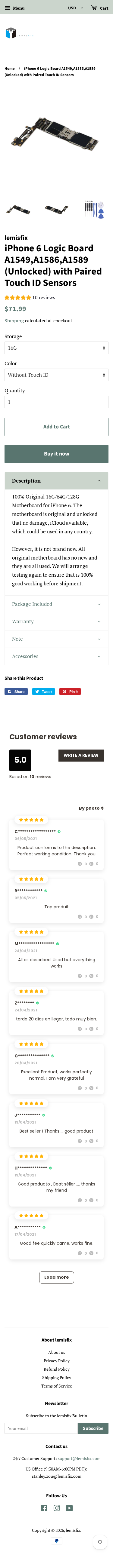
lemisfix (73, 1530)
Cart (103, 8)
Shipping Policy (56, 1377)
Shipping (14, 320)
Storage (13, 336)
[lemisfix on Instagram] (56, 1509)
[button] (30, 298)
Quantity (15, 390)
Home (10, 68)
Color (11, 363)
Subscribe (93, 1428)
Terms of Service (56, 1386)
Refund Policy (57, 1369)
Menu (18, 8)
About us (56, 1352)
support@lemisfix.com (79, 1458)
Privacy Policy (57, 1360)
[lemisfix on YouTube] (69, 1509)
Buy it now (56, 454)
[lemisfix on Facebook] (43, 1509)
